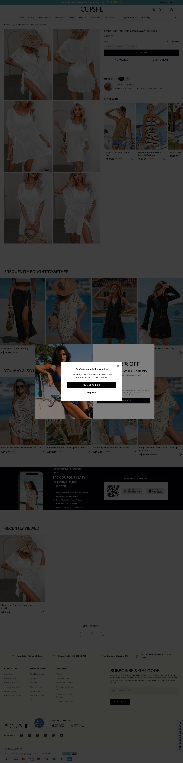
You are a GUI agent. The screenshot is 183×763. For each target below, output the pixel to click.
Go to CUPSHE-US (91, 385)
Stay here (91, 392)
